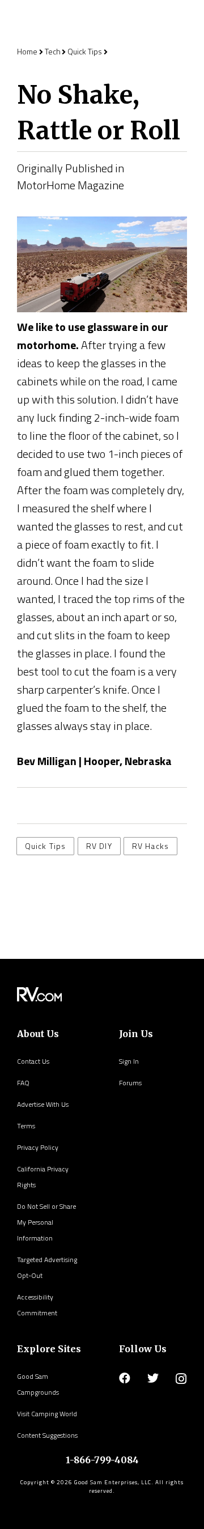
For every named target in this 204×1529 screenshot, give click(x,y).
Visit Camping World (47, 1413)
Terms (26, 1125)
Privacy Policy (37, 1147)
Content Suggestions (47, 1435)
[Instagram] (181, 1379)
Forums (130, 1082)
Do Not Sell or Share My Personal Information (46, 1222)
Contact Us (33, 1061)
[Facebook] (124, 1378)
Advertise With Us (43, 1104)
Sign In (129, 1061)
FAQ (23, 1082)
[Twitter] (153, 1378)
